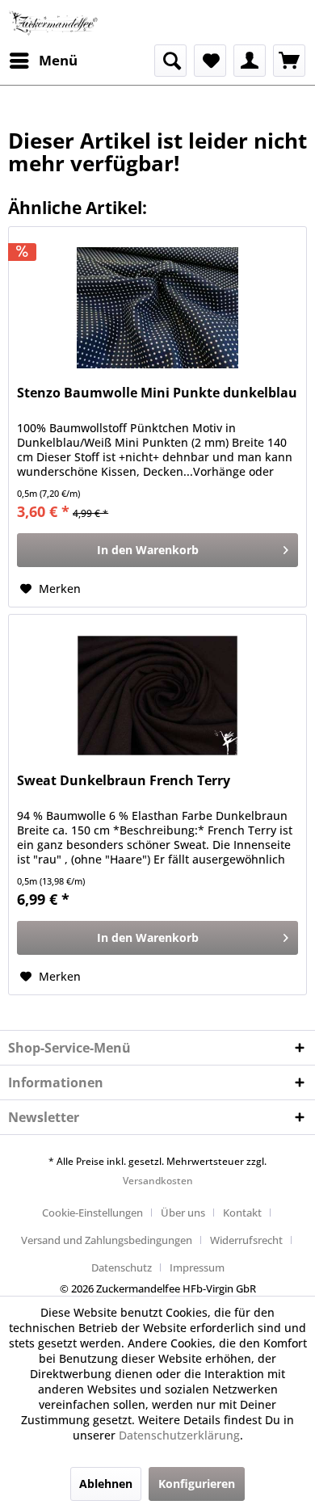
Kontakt (242, 1212)
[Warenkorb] (289, 60)
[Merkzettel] (210, 60)
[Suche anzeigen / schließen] (170, 60)
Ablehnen (105, 1483)
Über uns (183, 1212)
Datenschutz (121, 1267)
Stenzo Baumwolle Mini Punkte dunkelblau (157, 393)
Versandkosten (158, 1180)
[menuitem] (43, 60)
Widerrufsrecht (246, 1240)
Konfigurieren (196, 1483)
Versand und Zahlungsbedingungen (106, 1240)
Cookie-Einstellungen (92, 1212)
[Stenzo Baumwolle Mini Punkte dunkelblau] (157, 307)
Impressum (197, 1267)
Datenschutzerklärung (179, 1435)
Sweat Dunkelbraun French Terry (123, 780)
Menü (58, 60)
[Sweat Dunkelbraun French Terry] (157, 695)
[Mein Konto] (249, 60)
